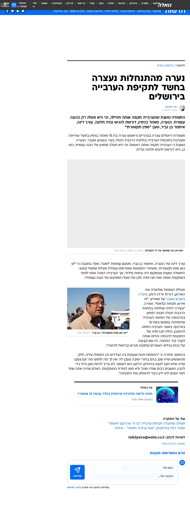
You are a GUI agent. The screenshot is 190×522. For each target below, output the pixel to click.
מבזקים (157, 11)
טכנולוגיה (57, 3)
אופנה (44, 3)
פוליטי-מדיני (111, 11)
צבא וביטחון (143, 11)
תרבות (121, 3)
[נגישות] (5, 5)
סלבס (111, 3)
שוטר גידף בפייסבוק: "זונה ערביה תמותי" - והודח (150, 428)
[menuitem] (142, 5)
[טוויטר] (12, 11)
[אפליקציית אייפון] (17, 11)
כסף (101, 3)
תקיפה (181, 444)
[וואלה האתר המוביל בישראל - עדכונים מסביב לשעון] (164, 5)
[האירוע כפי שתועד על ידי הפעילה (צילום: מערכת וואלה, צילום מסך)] (126, 207)
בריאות (81, 3)
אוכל (92, 3)
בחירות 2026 (77, 11)
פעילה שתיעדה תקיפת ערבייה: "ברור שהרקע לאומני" (146, 423)
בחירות (133, 3)
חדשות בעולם (94, 11)
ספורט (145, 3)
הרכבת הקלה (169, 444)
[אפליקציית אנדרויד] (23, 11)
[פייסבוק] (7, 11)
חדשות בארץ (127, 11)
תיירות (69, 3)
